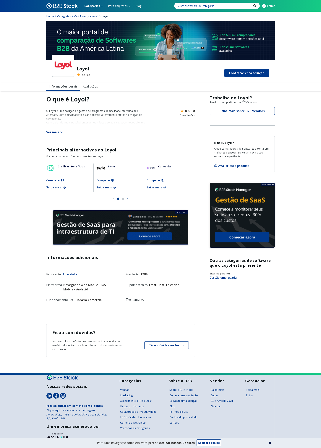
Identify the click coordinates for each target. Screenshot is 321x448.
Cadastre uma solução (183, 400)
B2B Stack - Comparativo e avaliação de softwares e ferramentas (62, 6)
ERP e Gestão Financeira (135, 417)
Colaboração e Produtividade (138, 411)
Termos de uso (179, 411)
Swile (111, 166)
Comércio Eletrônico (133, 422)
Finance (216, 406)
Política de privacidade (183, 417)
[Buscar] (217, 6)
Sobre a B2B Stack (181, 390)
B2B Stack (62, 377)
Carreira (174, 422)
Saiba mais (217, 390)
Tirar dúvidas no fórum (166, 345)
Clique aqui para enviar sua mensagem (70, 410)
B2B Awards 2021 (222, 400)
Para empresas (118, 6)
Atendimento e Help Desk (136, 400)
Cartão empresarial (223, 278)
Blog (138, 6)
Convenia (164, 166)
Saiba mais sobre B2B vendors (242, 111)
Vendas (124, 390)
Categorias (92, 6)
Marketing (126, 395)
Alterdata (69, 274)
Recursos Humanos (132, 406)
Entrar (214, 395)
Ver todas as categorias (135, 428)
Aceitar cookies (209, 442)
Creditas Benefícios (71, 166)
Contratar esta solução (247, 73)
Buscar (254, 5)
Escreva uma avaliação (183, 395)
